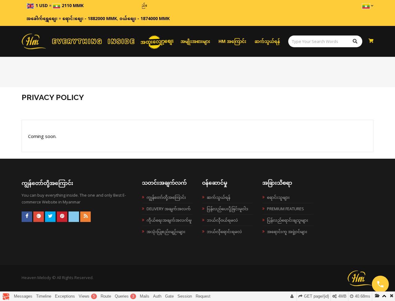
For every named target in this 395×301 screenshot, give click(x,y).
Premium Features (285, 208)
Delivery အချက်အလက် (169, 208)
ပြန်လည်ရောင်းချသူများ (287, 220)
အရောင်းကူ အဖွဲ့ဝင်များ (287, 231)
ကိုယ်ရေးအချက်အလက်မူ (169, 220)
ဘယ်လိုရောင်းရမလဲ (224, 231)
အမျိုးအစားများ (195, 41)
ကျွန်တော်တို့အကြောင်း (166, 197)
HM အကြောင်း (232, 41)
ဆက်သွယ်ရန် (267, 41)
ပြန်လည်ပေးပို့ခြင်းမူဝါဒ (227, 208)
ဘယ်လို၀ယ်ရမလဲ (222, 220)
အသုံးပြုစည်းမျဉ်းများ (166, 231)
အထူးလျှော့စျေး (157, 41)
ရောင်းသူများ (278, 197)
